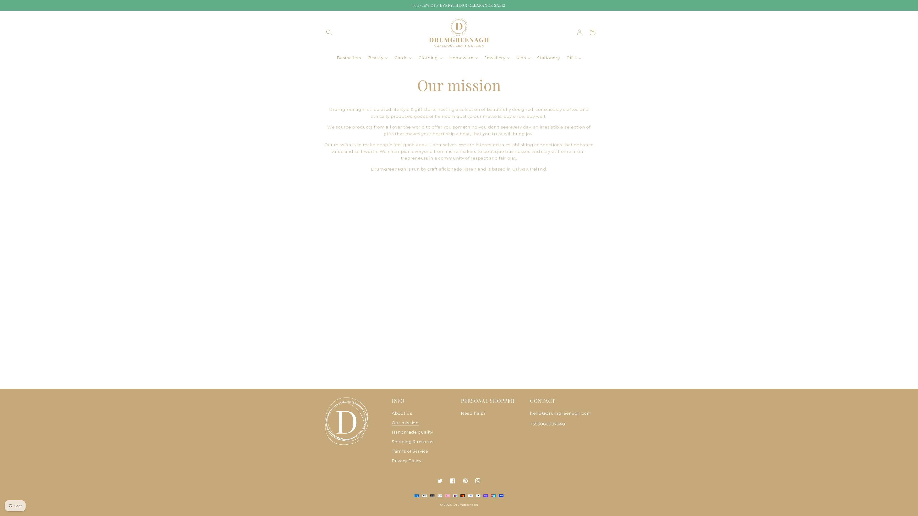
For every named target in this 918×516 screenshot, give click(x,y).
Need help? (473, 413)
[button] (329, 32)
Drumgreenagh (466, 504)
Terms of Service (410, 451)
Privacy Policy (406, 460)
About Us (402, 413)
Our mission (405, 422)
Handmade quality (412, 432)
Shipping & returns (412, 441)
